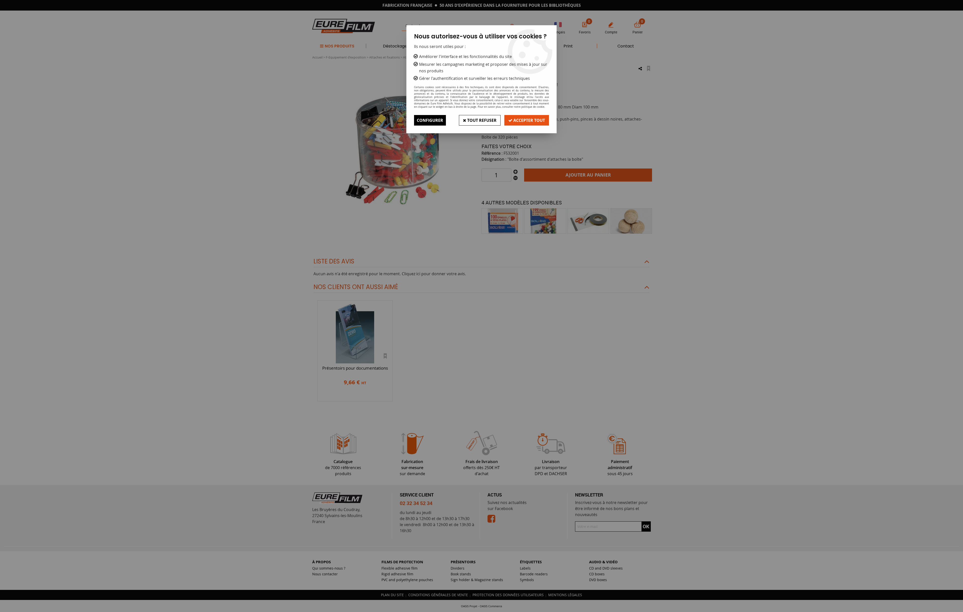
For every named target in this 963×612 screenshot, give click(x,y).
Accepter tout (528, 120)
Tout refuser (481, 120)
